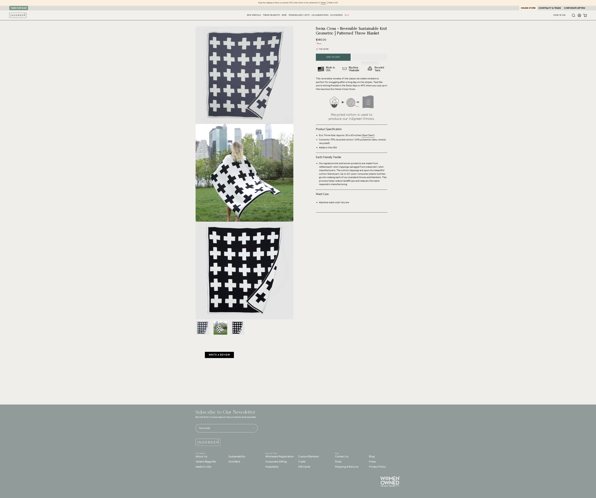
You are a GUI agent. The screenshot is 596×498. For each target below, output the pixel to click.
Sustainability (236, 456)
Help (337, 453)
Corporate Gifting (276, 461)
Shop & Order (271, 453)
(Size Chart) (368, 135)
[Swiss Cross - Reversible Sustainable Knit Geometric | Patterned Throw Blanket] (203, 328)
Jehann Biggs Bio (206, 461)
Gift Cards (304, 467)
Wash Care (322, 194)
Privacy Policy (377, 467)
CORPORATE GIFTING (574, 8)
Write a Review (219, 354)
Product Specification (329, 129)
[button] (369, 57)
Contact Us (341, 456)
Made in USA (203, 467)
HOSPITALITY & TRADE (550, 8)
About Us (201, 456)
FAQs (338, 461)
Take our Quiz (19, 8)
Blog (372, 456)
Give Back (234, 461)
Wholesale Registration (279, 456)
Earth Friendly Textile (328, 157)
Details (323, 3)
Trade (302, 461)
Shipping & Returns (347, 467)
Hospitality (272, 467)
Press (372, 461)
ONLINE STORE (528, 8)
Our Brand (200, 453)
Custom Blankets (308, 456)
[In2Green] (17, 15)
